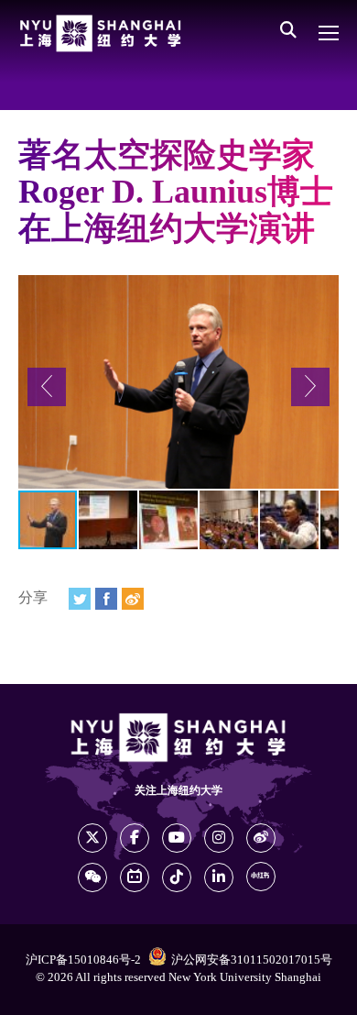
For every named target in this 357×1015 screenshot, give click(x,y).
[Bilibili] (134, 877)
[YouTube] (176, 838)
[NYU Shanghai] (100, 33)
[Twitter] (80, 599)
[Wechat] (92, 877)
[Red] (261, 876)
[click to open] (329, 33)
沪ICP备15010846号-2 (83, 960)
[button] (46, 387)
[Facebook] (106, 599)
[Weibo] (133, 599)
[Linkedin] (218, 877)
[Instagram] (218, 838)
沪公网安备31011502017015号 (251, 960)
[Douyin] (176, 877)
